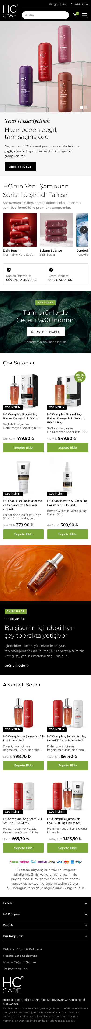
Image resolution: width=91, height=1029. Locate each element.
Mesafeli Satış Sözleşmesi (20, 955)
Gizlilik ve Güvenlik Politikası (22, 949)
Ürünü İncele (15, 665)
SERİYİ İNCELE (20, 166)
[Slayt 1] (81, 107)
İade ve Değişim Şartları (19, 962)
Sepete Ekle (23, 447)
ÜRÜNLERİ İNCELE (45, 331)
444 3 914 (81, 4)
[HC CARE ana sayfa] (12, 10)
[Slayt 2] (85, 107)
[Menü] (84, 15)
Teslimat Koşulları (15, 968)
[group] (20, 236)
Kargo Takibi (57, 4)
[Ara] (26, 15)
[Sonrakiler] (84, 230)
